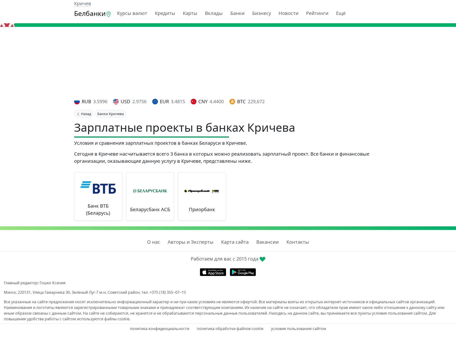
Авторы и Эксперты (191, 242)
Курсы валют (132, 13)
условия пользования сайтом (298, 328)
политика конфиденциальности (159, 328)
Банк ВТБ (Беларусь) (98, 209)
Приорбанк (202, 209)
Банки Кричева (110, 113)
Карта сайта (235, 242)
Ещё (341, 13)
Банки (237, 13)
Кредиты (165, 13)
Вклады (214, 13)
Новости (289, 13)
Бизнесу (261, 13)
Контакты (297, 242)
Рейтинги (317, 13)
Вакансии (267, 242)
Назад (85, 113)
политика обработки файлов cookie (230, 328)
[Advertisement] (228, 62)
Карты (190, 13)
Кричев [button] (82, 3)
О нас (153, 242)
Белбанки (90, 13)
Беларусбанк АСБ (150, 209)
